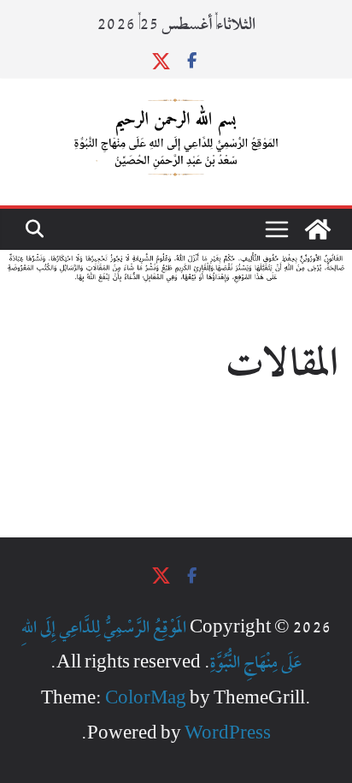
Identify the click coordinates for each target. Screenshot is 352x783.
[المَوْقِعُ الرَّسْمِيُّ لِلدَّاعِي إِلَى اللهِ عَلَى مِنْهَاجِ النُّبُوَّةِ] (317, 229)
